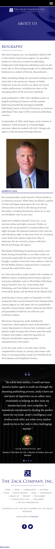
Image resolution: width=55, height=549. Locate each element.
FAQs (34, 493)
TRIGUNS (34, 517)
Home (8, 490)
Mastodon (5, 547)
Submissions (29, 490)
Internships (46, 493)
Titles (6, 493)
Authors (44, 490)
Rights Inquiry (20, 493)
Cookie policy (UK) (20, 499)
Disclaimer (39, 496)
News (17, 490)
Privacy (26, 496)
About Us (14, 496)
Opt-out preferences (28, 502)
